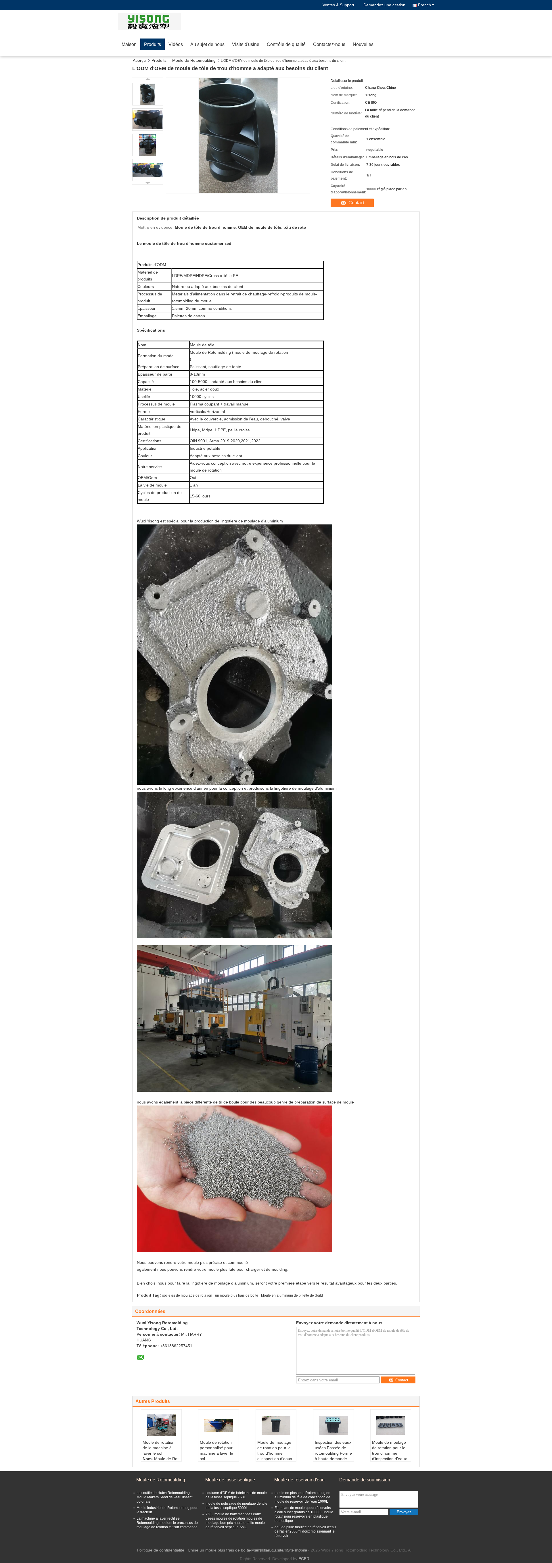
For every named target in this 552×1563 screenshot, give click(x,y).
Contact (356, 202)
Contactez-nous (329, 44)
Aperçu (139, 60)
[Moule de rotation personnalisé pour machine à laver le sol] (218, 1425)
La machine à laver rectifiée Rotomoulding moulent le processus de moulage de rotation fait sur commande (167, 1522)
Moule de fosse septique (230, 1479)
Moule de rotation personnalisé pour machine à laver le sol (216, 1450)
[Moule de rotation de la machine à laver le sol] (161, 1425)
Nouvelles (363, 44)
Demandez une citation (384, 5)
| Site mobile (296, 1550)
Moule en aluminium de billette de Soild (292, 1295)
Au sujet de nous (207, 44)
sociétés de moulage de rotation (187, 1295)
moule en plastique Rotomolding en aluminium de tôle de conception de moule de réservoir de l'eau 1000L (302, 1497)
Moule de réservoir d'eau (299, 1479)
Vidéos (175, 44)
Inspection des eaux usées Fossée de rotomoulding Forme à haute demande (333, 1450)
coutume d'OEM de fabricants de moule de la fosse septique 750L (236, 1495)
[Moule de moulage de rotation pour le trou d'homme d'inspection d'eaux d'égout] (276, 1425)
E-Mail (253, 1550)
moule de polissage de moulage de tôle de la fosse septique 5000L (236, 1506)
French (424, 5)
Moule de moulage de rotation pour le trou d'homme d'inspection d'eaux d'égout (274, 1453)
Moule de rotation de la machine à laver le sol (159, 1448)
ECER (303, 1558)
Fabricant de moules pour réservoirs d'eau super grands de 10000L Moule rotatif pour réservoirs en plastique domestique (304, 1514)
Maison (129, 44)
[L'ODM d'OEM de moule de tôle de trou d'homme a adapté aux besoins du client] (147, 94)
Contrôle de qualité (286, 44)
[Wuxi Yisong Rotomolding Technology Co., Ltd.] (151, 21)
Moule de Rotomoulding (194, 60)
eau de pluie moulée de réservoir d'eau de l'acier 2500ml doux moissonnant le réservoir (305, 1531)
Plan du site (272, 1550)
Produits (152, 44)
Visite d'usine (245, 44)
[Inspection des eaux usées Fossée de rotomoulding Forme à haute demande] (333, 1425)
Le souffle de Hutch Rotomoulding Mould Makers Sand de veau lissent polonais (164, 1497)
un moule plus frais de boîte (236, 1295)
